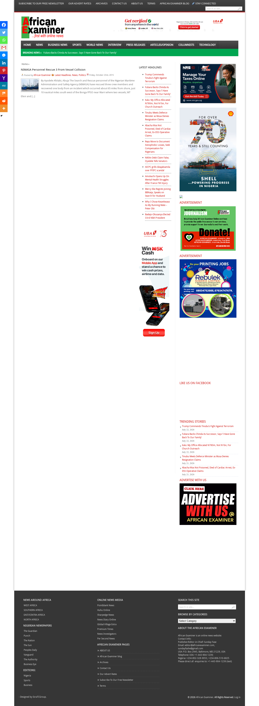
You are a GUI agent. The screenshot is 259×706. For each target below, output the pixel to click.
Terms (151, 3)
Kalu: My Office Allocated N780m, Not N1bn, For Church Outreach (157, 103)
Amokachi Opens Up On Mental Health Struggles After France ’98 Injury (157, 179)
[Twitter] (4, 32)
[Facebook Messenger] (4, 55)
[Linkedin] (4, 63)
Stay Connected (205, 3)
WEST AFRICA (30, 605)
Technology (207, 44)
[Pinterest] (4, 70)
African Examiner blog (174, 3)
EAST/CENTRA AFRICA (34, 614)
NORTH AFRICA (31, 619)
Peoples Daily (30, 649)
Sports (76, 44)
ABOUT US (137, 3)
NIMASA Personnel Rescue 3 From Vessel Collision (53, 69)
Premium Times (105, 628)
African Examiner (42, 74)
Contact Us (119, 3)
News (39, 44)
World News (94, 44)
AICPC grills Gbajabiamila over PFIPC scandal (157, 168)
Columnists (186, 44)
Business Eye (30, 664)
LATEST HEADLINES (150, 67)
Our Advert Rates (79, 3)
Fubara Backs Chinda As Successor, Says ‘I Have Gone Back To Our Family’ (80, 52)
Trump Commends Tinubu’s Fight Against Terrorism (156, 78)
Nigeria (27, 675)
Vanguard (28, 654)
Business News (57, 44)
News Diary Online (106, 619)
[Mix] (4, 93)
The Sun (28, 645)
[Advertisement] (155, 408)
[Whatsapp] (4, 40)
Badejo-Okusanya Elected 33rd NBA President (157, 216)
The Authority (30, 659)
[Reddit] (4, 101)
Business (28, 684)
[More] (4, 108)
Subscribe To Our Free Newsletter (41, 3)
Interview (114, 44)
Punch (27, 635)
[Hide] (1, 115)
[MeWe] (4, 85)
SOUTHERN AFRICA (33, 609)
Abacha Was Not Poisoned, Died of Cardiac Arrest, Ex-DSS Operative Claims (158, 130)
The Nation (29, 640)
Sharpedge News (105, 614)
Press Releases (135, 44)
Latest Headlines (63, 74)
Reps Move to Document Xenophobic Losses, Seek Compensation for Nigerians (157, 146)
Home (27, 44)
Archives (102, 3)
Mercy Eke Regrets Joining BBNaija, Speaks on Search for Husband (158, 192)
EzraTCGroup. (39, 696)
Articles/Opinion (161, 44)
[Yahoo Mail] (4, 78)
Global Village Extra (106, 624)
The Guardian (30, 630)
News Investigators (106, 633)
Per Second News (106, 638)
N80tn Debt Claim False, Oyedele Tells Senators (157, 159)
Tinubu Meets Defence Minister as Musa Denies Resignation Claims (157, 116)
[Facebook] (4, 25)
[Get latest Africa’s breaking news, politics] (38, 27)
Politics (82, 74)
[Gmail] (4, 47)
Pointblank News (105, 605)
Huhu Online (103, 609)
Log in (237, 697)
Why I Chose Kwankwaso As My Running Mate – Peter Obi (157, 205)
